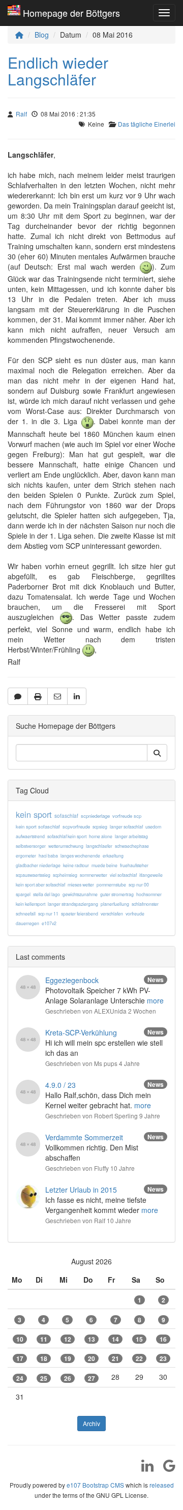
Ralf (21, 113)
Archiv (91, 1423)
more (155, 1000)
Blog (42, 34)
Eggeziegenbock (72, 980)
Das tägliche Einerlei (146, 124)
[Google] (165, 1469)
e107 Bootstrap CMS (95, 1485)
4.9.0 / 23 (60, 1085)
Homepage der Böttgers (71, 12)
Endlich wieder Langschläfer (58, 70)
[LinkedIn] (144, 1469)
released (161, 1485)
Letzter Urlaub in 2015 (81, 1190)
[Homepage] (19, 34)
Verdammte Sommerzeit (84, 1137)
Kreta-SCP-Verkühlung (81, 1032)
